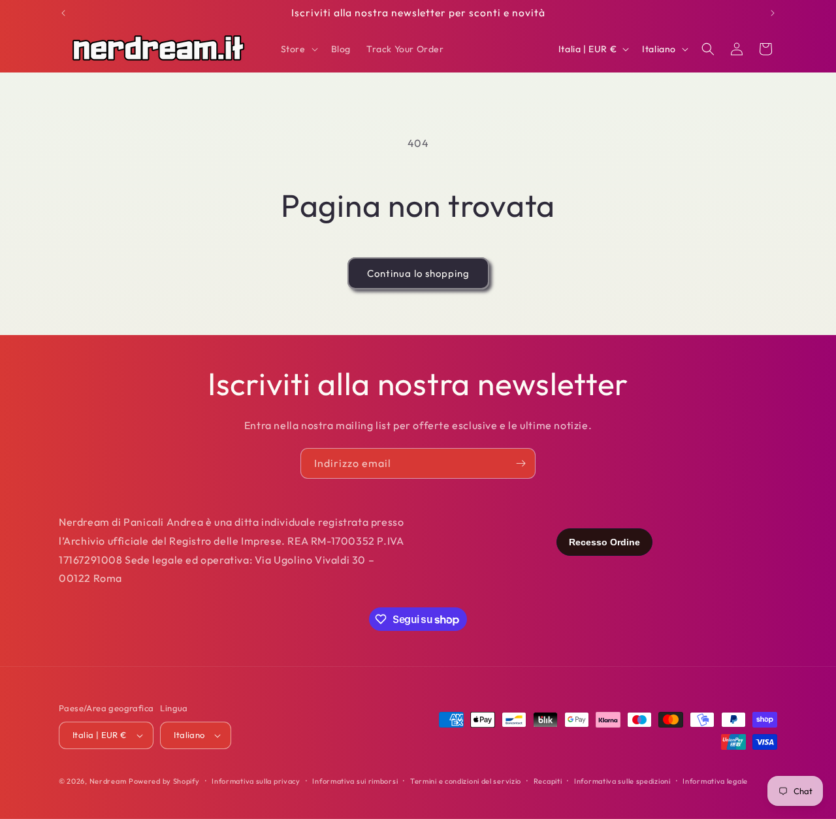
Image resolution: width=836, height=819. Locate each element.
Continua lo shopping (418, 273)
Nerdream (108, 781)
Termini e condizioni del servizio (465, 781)
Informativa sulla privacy (256, 781)
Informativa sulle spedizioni (622, 781)
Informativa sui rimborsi (355, 781)
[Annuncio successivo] (772, 13)
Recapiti (548, 781)
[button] (298, 49)
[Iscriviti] (520, 463)
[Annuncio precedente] (63, 13)
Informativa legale (715, 781)
